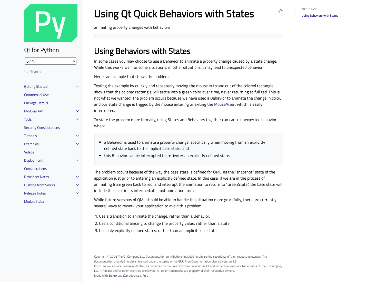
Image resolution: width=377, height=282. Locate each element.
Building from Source (39, 185)
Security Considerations (42, 127)
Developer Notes (36, 176)
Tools (28, 119)
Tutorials (30, 135)
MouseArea (224, 104)
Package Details (36, 102)
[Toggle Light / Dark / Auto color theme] (280, 10)
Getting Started (35, 86)
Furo (145, 275)
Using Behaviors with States (320, 15)
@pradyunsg (131, 275)
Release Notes (35, 193)
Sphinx (112, 275)
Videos (29, 152)
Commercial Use (36, 94)
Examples (31, 144)
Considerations (35, 168)
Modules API (33, 111)
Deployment (33, 160)
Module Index (34, 201)
